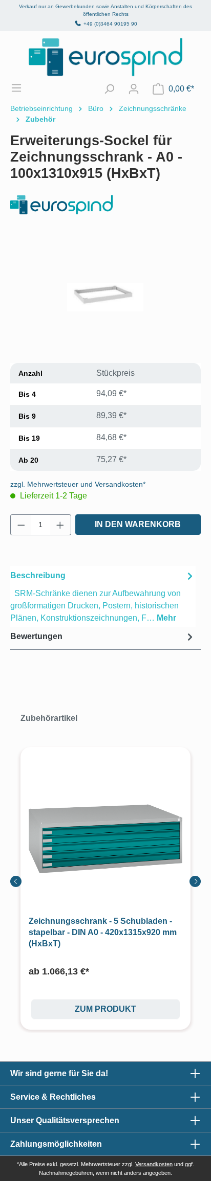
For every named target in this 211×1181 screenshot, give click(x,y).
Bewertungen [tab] (36, 636)
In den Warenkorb (138, 524)
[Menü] (21, 88)
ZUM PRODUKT (105, 1009)
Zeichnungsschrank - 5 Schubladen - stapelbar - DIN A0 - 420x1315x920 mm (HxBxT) (103, 932)
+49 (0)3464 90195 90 (110, 24)
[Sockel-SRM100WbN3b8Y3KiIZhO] (105, 297)
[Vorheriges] (16, 881)
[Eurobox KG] (105, 204)
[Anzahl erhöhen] (60, 524)
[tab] (103, 596)
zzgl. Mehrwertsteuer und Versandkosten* (77, 484)
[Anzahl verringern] (21, 524)
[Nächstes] (195, 881)
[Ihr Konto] (133, 89)
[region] (105, 297)
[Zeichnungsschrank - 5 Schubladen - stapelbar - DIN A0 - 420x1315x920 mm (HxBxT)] (105, 839)
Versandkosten (154, 1164)
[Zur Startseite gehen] (105, 57)
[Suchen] (109, 89)
